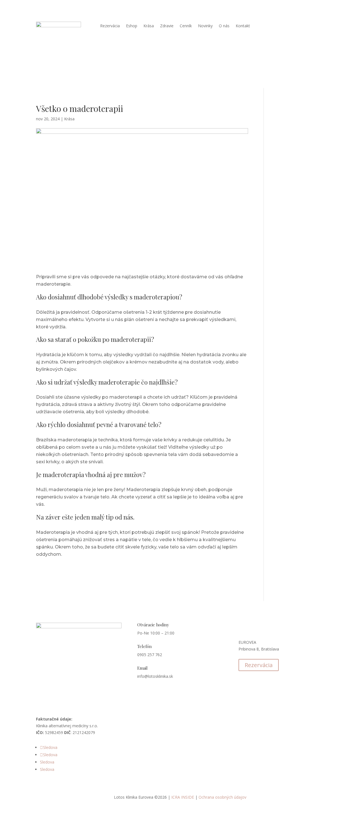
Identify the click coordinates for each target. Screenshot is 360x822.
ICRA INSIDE (182, 797)
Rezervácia (110, 26)
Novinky (205, 26)
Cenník (186, 26)
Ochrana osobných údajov (222, 797)
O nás (224, 26)
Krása (148, 26)
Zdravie (167, 26)
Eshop (131, 26)
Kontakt (243, 26)
